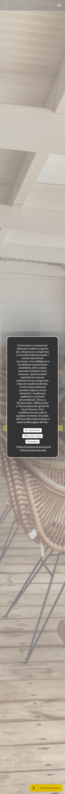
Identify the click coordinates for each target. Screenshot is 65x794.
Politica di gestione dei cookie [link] (33, 450)
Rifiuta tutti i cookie (32, 436)
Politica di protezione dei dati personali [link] (33, 447)
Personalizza (32, 441)
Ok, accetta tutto (32, 430)
